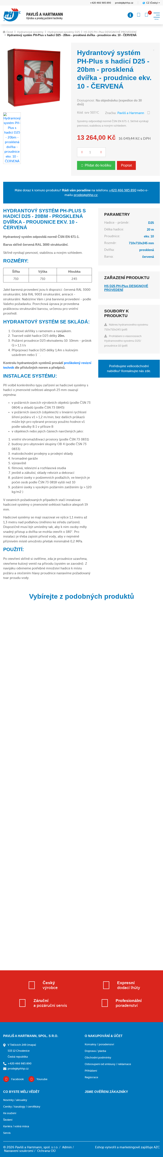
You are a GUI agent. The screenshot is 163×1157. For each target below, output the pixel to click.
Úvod (9, 32)
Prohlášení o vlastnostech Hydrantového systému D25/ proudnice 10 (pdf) (123, 340)
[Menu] (130, 15)
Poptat (126, 165)
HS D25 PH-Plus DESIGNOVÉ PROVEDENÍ (110, 32)
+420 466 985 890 (100, 2)
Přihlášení (91, 1070)
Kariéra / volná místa (16, 1126)
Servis (7, 1132)
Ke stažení (9, 1113)
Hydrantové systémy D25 (64, 32)
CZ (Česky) (152, 2)
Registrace (91, 1077)
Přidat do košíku (98, 165)
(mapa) (31, 1044)
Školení (7, 1119)
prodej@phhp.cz (124, 2)
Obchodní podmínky (98, 1057)
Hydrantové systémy (30, 32)
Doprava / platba (95, 1051)
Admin (67, 1147)
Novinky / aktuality (15, 1100)
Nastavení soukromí (18, 1151)
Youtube (42, 1079)
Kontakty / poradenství (99, 1044)
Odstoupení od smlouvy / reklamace (108, 1064)
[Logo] (33, 14)
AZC (157, 1147)
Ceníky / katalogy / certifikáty (21, 1106)
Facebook (17, 1079)
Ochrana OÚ (46, 1151)
